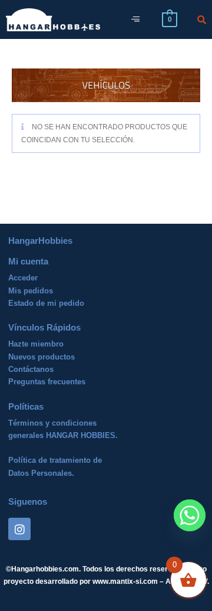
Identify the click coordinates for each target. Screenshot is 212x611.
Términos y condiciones (52, 423)
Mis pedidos (30, 290)
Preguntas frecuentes (46, 381)
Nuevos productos (41, 356)
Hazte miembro (36, 343)
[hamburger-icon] (135, 20)
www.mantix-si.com (125, 581)
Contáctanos (31, 369)
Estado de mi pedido (46, 303)
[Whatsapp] (190, 515)
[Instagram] (19, 529)
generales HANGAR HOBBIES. (63, 435)
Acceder (23, 277)
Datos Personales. (41, 473)
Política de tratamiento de (55, 460)
